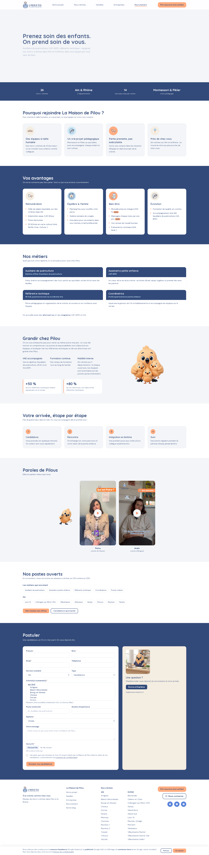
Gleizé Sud (132, 814)
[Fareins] (71, 700)
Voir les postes (32, 59)
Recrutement (141, 5)
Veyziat (104, 839)
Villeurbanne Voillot (136, 839)
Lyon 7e (131, 817)
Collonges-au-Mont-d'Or (139, 803)
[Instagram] (176, 804)
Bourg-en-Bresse (108, 803)
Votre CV (30, 744)
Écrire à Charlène (136, 687)
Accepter (179, 851)
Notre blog (71, 807)
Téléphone (76, 661)
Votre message (32, 726)
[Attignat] (71, 687)
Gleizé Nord (133, 810)
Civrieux (104, 806)
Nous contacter (176, 796)
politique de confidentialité (66, 757)
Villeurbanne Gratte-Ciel (138, 835)
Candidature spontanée (64, 611)
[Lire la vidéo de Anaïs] (137, 513)
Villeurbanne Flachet (137, 832)
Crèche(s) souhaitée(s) (37, 681)
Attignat (104, 795)
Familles (99, 5)
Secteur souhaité (33, 671)
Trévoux (104, 835)
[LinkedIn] (183, 804)
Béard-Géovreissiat (109, 799)
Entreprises (119, 5)
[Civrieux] (71, 695)
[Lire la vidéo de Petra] (98, 513)
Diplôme (30, 717)
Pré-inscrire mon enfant (172, 5)
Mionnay (104, 817)
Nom (74, 651)
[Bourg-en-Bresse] (71, 692)
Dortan (104, 810)
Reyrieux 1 (105, 824)
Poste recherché (33, 707)
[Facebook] (170, 804)
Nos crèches (80, 5)
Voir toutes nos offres (36, 611)
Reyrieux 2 (105, 828)
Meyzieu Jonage (135, 821)
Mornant (131, 824)
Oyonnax (105, 821)
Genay (131, 806)
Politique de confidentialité (63, 852)
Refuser (166, 851)
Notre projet (58, 5)
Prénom (30, 651)
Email (29, 661)
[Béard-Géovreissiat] (71, 690)
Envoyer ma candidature (40, 764)
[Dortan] (71, 697)
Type (74, 671)
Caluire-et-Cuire (135, 799)
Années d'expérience (81, 707)
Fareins (104, 814)
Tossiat (104, 832)
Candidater (51, 59)
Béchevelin (132, 795)
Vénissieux (132, 828)
